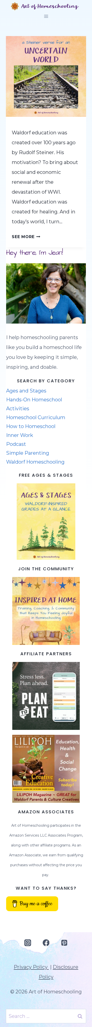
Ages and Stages (26, 391)
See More (26, 236)
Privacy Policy (31, 967)
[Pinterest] (64, 943)
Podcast (16, 444)
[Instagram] (28, 943)
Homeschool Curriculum (35, 417)
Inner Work (19, 435)
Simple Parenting (27, 453)
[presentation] (46, 76)
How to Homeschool (30, 426)
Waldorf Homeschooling (35, 462)
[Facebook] (46, 943)
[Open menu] (46, 16)
